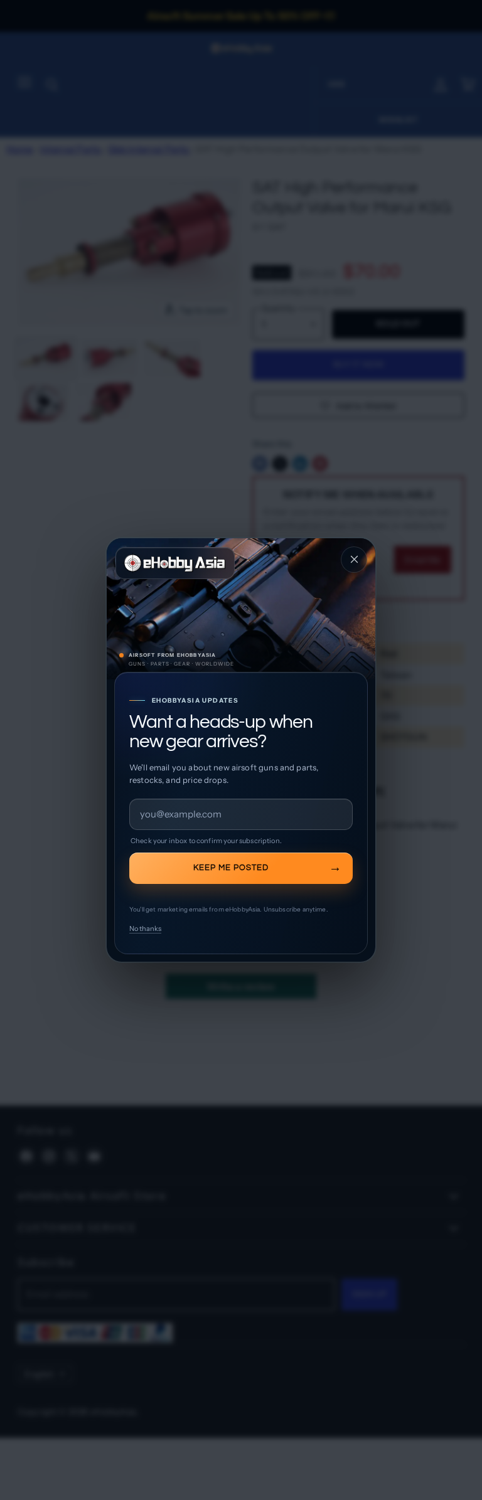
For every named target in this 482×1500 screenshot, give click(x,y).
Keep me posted (231, 867)
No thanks (145, 928)
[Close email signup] (354, 559)
